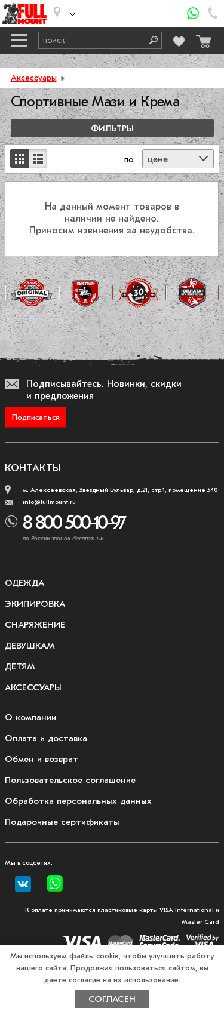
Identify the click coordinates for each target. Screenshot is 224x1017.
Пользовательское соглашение (70, 780)
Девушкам (30, 645)
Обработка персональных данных (78, 800)
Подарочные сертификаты (62, 821)
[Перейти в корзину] (201, 38)
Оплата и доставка (46, 738)
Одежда (24, 582)
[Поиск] (149, 40)
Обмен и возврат (41, 759)
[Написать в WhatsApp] (193, 13)
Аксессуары (34, 78)
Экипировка (35, 603)
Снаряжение (35, 624)
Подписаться (36, 417)
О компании (30, 717)
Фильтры (112, 129)
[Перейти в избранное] (179, 39)
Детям (20, 666)
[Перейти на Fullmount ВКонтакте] (23, 884)
